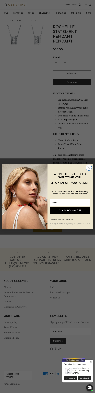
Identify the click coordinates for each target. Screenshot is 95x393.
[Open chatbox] (89, 387)
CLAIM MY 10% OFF (70, 211)
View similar (70, 378)
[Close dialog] (89, 167)
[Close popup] (90, 362)
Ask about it (84, 378)
